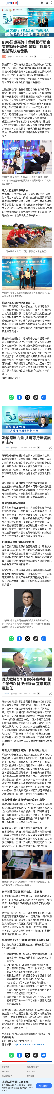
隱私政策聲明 (7, 1076)
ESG (4, 56)
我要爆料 (30, 1076)
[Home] (12, 2)
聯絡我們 (5, 1067)
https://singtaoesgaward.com (29, 1044)
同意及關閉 (43, 1086)
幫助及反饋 (31, 1071)
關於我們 (5, 1071)
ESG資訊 (5, 448)
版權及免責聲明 (33, 1067)
